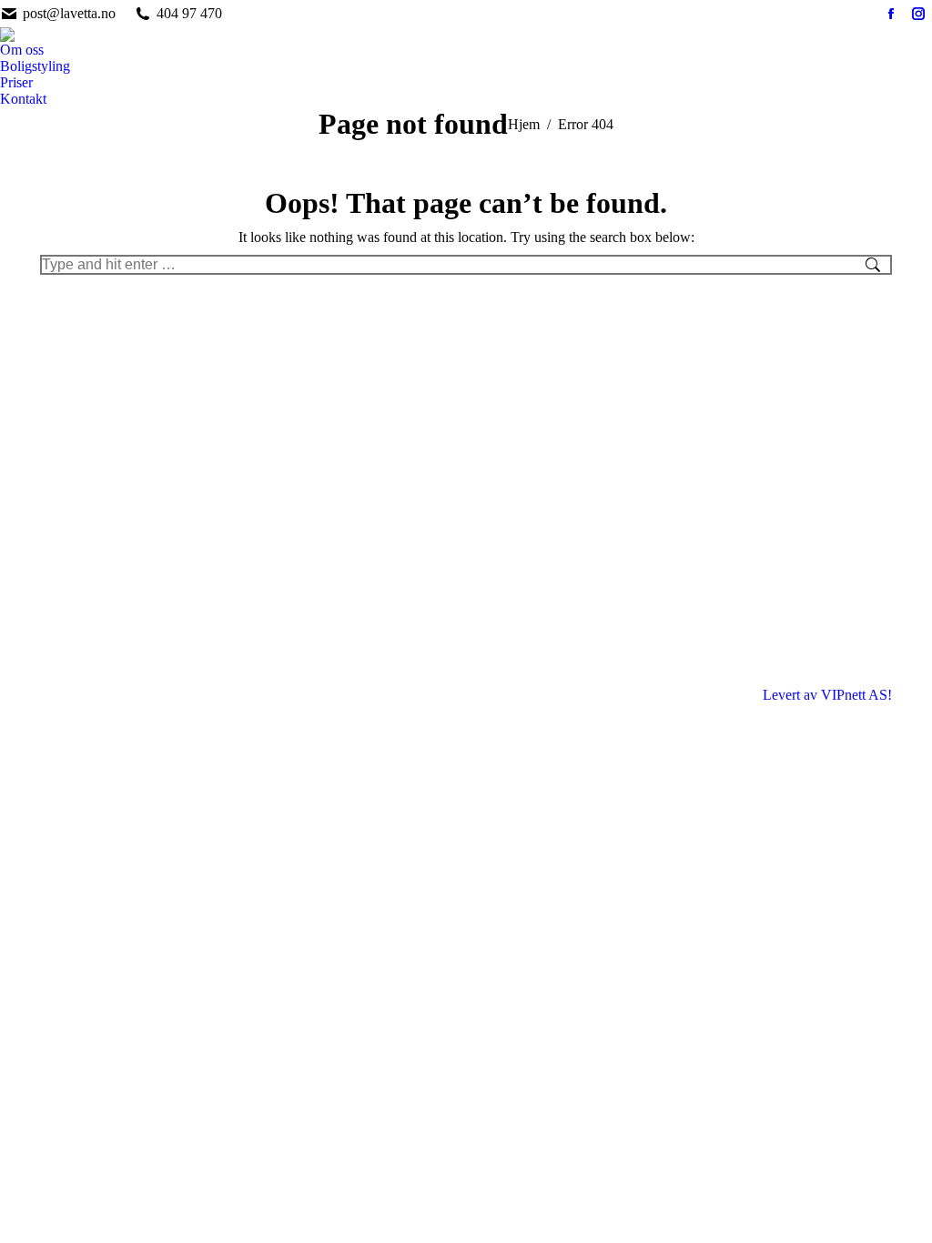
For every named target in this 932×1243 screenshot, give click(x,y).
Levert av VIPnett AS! (827, 694)
